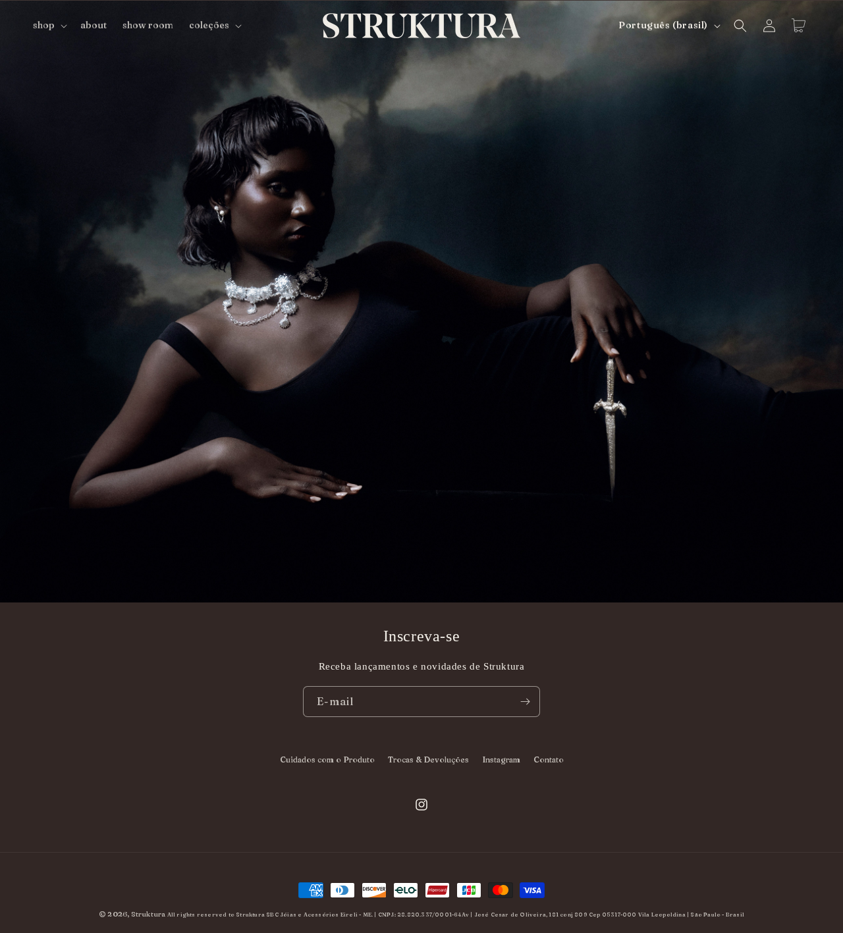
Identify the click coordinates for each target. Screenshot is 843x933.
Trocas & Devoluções (428, 759)
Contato (548, 759)
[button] (48, 25)
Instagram (501, 759)
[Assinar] (524, 701)
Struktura (148, 914)
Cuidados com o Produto (327, 759)
